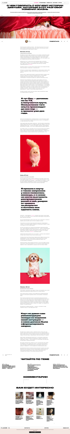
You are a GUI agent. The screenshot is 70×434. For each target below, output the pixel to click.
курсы (60, 2)
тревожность (32, 231)
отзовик (36, 2)
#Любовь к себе (10, 354)
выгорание (32, 215)
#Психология (6, 354)
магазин (55, 2)
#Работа (6, 355)
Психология (19, 15)
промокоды (42, 2)
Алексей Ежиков (34, 179)
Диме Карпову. (30, 64)
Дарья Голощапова (29, 41)
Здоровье (2, 15)
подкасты (49, 2)
